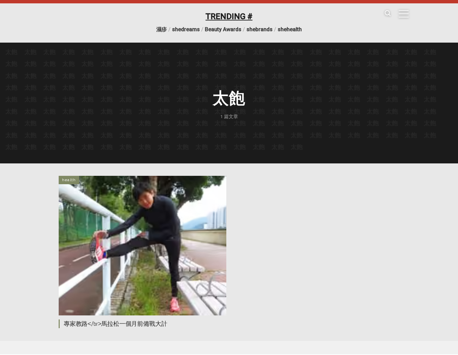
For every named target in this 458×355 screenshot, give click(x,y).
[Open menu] (404, 13)
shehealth (290, 29)
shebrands (259, 29)
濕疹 (161, 29)
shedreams (186, 29)
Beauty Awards (223, 29)
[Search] (388, 13)
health (69, 180)
